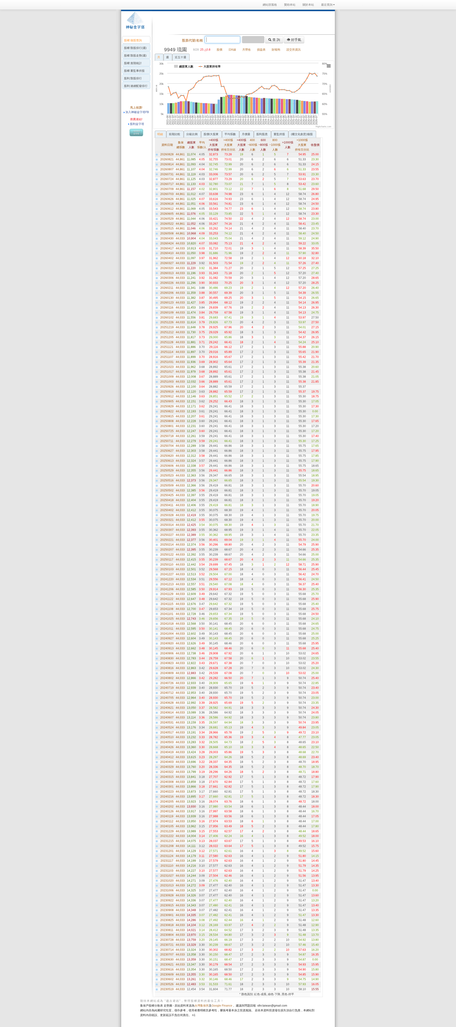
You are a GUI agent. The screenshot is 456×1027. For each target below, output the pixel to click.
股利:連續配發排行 (135, 86)
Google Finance (222, 1005)
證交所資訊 (293, 49)
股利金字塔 (137, 124)
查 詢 (275, 40)
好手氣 (295, 40)
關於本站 (308, 4)
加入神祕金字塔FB (137, 112)
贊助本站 (289, 4)
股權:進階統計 (133, 63)
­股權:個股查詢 (133, 40)
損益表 (261, 49)
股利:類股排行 (133, 78)
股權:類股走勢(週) (135, 55)
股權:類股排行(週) (135, 48)
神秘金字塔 (134, 23)
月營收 (246, 49)
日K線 (232, 49)
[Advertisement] (242, 22)
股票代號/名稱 (192, 40)
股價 (219, 49)
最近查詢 (326, 4)
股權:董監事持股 (134, 70)
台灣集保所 (202, 1005)
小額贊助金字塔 (136, 132)
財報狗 (276, 49)
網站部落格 (270, 4)
